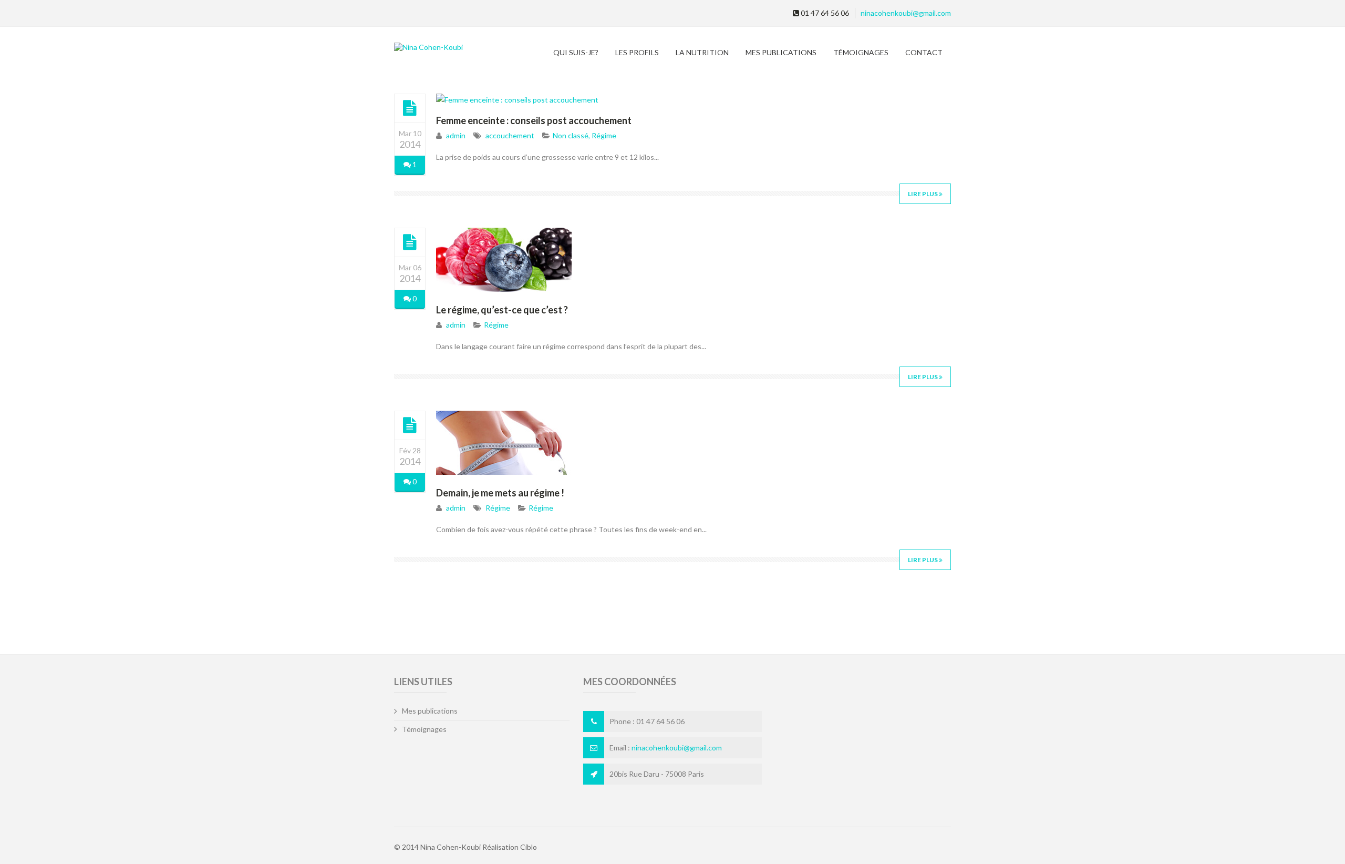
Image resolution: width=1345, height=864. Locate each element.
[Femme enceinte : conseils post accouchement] (410, 107)
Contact (924, 52)
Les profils (637, 52)
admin (455, 135)
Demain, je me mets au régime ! (500, 493)
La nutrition (702, 52)
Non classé (570, 135)
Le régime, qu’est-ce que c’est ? (502, 310)
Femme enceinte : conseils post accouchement (534, 120)
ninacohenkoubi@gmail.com (906, 12)
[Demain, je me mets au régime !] (410, 424)
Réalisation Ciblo (509, 846)
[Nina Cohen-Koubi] (455, 47)
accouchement (509, 135)
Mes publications (781, 52)
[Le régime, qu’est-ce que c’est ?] (410, 241)
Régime (604, 135)
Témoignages (860, 52)
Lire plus (923, 194)
